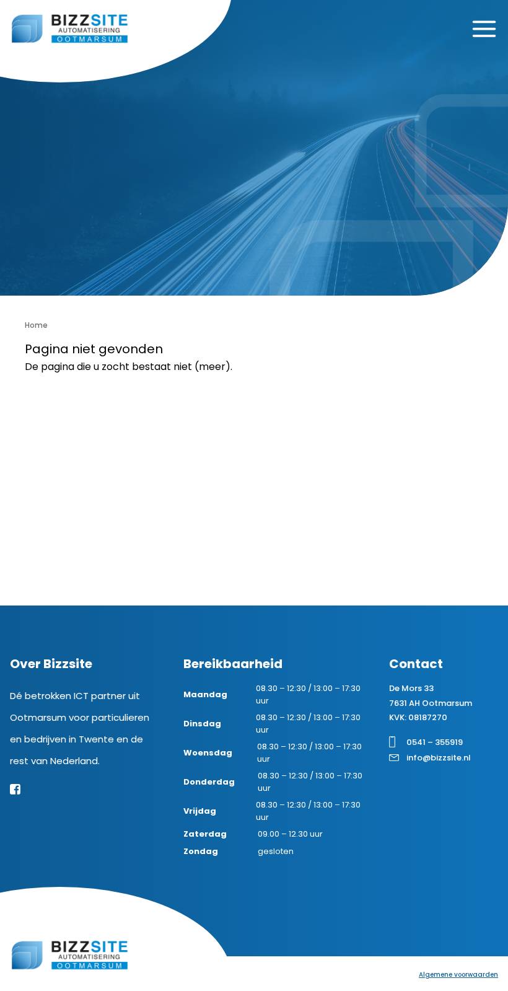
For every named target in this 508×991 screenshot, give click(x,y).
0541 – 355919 (434, 742)
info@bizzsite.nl (438, 758)
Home (36, 325)
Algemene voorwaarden (458, 974)
